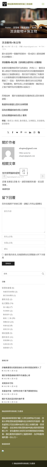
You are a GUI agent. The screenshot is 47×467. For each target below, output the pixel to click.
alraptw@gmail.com (30, 46)
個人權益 (6, 307)
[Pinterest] (21, 132)
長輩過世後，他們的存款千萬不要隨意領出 (20, 391)
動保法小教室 (13, 121)
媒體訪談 (6, 322)
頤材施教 (5, 333)
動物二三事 (37, 27)
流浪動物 (40, 121)
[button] (4, 176)
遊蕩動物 (5, 124)
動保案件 (6, 314)
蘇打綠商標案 (8, 295)
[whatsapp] (34, 132)
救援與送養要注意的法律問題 (15, 104)
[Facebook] (12, 132)
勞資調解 (6, 340)
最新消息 (5, 299)
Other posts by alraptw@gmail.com (27, 154)
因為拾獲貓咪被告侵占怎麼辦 (15, 110)
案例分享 (6, 329)
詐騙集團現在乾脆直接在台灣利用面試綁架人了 (21, 368)
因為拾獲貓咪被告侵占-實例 (14, 115)
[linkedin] (30, 132)
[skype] (38, 132)
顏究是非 (5, 337)
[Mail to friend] (25, 132)
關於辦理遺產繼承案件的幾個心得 (16, 375)
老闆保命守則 (7, 383)
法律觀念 (32, 121)
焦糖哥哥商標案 (9, 292)
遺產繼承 (6, 348)
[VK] (17, 132)
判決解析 (6, 311)
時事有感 (6, 326)
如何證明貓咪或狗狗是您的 (15, 173)
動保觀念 (23, 121)
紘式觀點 (26, 27)
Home (8, 27)
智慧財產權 (6, 288)
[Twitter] (8, 132)
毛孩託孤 (6, 344)
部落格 (16, 27)
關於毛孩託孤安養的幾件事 (13, 399)
